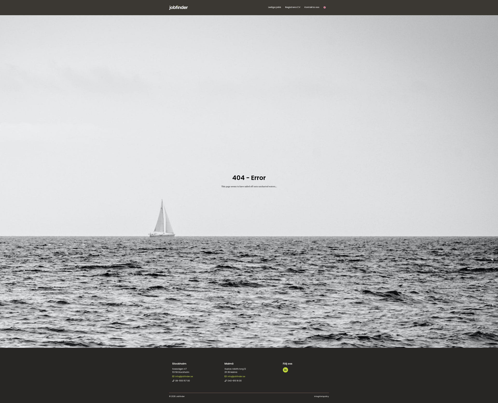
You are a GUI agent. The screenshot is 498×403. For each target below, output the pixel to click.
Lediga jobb (274, 7)
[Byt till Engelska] (324, 7)
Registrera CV (292, 7)
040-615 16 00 (235, 380)
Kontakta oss (312, 7)
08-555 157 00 (182, 380)
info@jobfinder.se (184, 376)
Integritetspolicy (321, 396)
